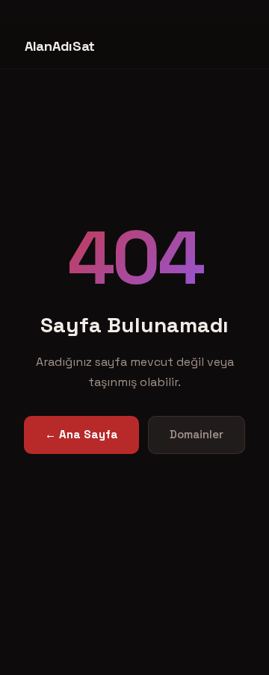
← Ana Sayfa (81, 434)
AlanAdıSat (60, 46)
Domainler (196, 434)
